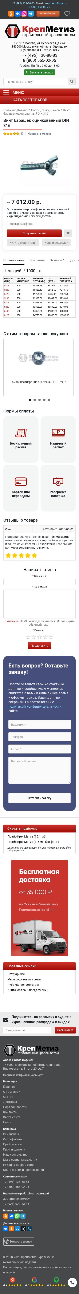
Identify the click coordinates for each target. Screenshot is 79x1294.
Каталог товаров (30, 100)
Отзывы (57, 260)
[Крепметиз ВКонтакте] (18, 13)
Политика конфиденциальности (23, 1075)
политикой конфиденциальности (35, 706)
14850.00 (37, 311)
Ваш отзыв (40, 587)
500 (18, 285)
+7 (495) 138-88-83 (23, 3)
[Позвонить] (72, 1282)
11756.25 (37, 294)
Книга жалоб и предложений (23, 1169)
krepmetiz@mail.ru (56, 3)
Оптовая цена (13, 260)
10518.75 (37, 285)
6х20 (6, 307)
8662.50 (52, 290)
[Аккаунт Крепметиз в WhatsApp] (17, 1216)
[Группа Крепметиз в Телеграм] (31, 13)
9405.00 (52, 294)
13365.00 (37, 298)
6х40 (6, 311)
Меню (18, 92)
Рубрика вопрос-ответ (19, 1164)
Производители (14, 1149)
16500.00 (64, 315)
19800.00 (52, 315)
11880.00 (52, 311)
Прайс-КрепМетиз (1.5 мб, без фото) (33, 841)
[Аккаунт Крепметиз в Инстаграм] (24, 13)
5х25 (6, 294)
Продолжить (39, 645)
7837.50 (64, 294)
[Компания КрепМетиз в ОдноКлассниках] (11, 13)
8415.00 (52, 285)
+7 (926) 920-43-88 (16, 1203)
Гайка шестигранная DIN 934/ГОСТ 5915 (38, 382)
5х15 (6, 285)
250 (18, 315)
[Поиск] (72, 81)
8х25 (6, 315)
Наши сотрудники (15, 1154)
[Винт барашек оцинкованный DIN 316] (39, 165)
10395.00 (52, 302)
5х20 (6, 290)
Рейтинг (39, 630)
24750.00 (37, 315)
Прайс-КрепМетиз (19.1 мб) (27, 836)
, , (39, 46)
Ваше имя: (40, 576)
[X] (23, 1228)
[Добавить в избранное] (67, 13)
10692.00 (52, 298)
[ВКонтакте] (5, 1228)
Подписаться (65, 1030)
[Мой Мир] (17, 1228)
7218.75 (64, 290)
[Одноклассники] (11, 1228)
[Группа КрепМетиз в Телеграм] (22, 1216)
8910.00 (64, 298)
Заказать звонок (41, 72)
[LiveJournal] (29, 1228)
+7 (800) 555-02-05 (16, 1186)
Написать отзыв (39, 133)
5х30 (6, 298)
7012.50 (64, 285)
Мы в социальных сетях (20, 1159)
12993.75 (37, 302)
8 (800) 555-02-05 (39, 6)
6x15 (6, 302)
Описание (37, 260)
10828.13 (37, 290)
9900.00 (64, 311)
